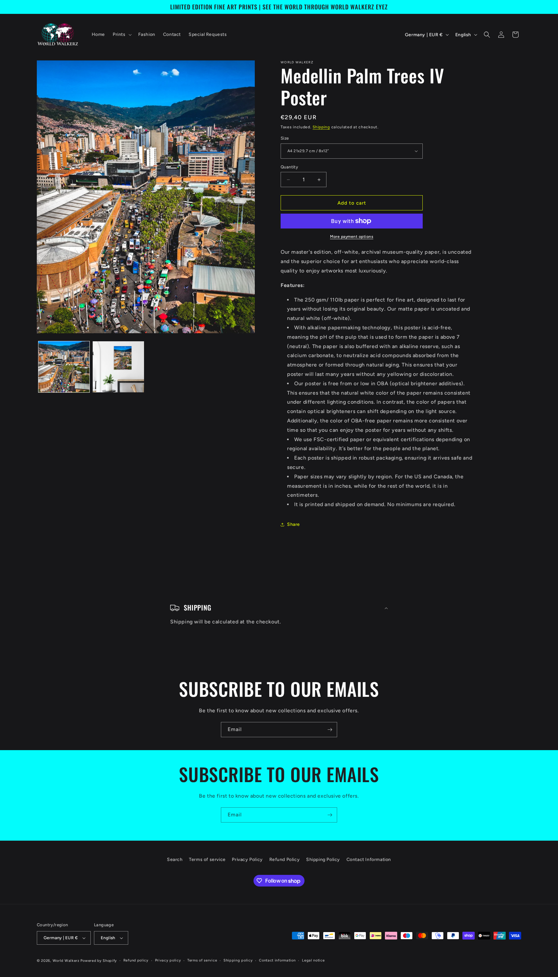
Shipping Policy (323, 859)
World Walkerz (66, 961)
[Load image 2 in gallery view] (118, 366)
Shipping (321, 127)
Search (175, 859)
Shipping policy (238, 960)
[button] (121, 34)
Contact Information (368, 859)
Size (285, 138)
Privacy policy (168, 960)
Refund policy (136, 960)
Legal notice (313, 960)
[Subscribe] (330, 729)
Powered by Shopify (98, 961)
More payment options (351, 236)
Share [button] (293, 524)
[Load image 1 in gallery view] (63, 366)
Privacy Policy (247, 859)
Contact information (277, 960)
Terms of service (207, 859)
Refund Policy (284, 859)
